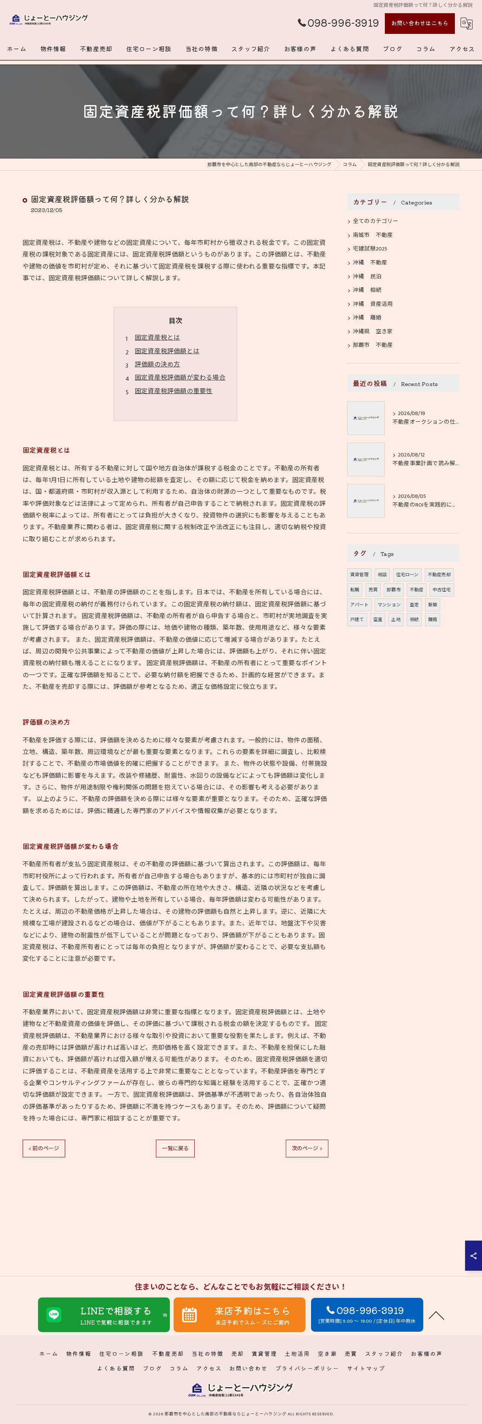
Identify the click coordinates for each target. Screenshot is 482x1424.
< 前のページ (44, 1148)
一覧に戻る (175, 1148)
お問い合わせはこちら (419, 23)
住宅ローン (407, 574)
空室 (377, 619)
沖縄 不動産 (370, 262)
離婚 (432, 619)
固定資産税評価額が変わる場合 (180, 377)
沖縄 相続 (367, 290)
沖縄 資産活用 (373, 304)
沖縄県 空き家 (373, 331)
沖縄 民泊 (367, 276)
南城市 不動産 (373, 235)
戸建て (357, 619)
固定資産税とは (157, 338)
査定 (414, 605)
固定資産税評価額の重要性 (173, 391)
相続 (414, 619)
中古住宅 (442, 590)
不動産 (417, 590)
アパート (359, 605)
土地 (395, 619)
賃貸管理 (359, 574)
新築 (432, 605)
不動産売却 (439, 574)
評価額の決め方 (157, 364)
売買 (373, 590)
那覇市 (394, 590)
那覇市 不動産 (373, 345)
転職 (354, 590)
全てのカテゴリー (376, 221)
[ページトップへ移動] (436, 1314)
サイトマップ (366, 1368)
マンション (389, 605)
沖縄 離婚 (367, 317)
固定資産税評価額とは (167, 351)
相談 (382, 574)
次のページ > (307, 1148)
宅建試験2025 (370, 248)
